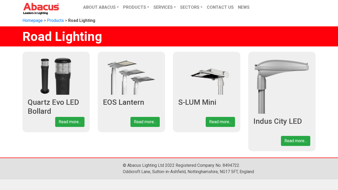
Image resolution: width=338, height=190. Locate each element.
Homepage (32, 20)
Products (55, 20)
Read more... (70, 121)
